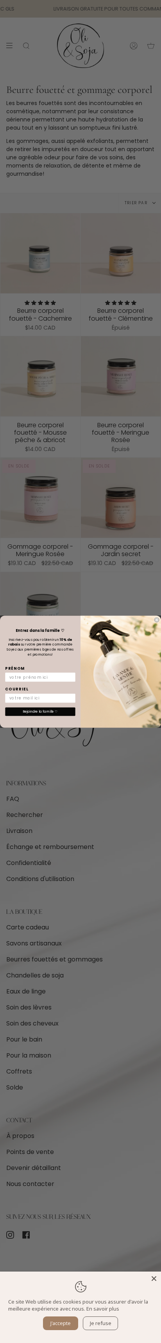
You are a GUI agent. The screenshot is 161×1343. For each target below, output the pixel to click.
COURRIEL (16, 689)
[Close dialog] (156, 619)
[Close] (154, 1278)
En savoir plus (102, 1308)
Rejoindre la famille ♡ (40, 711)
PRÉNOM (15, 668)
